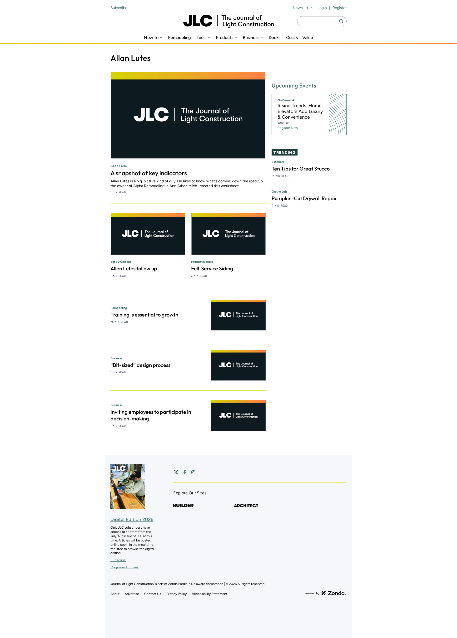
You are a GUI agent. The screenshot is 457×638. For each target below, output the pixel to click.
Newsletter (302, 7)
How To (151, 37)
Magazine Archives (124, 567)
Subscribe (118, 7)
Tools (201, 37)
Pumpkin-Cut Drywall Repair (304, 198)
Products (224, 37)
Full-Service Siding (212, 268)
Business (251, 37)
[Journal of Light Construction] (228, 21)
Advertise (132, 594)
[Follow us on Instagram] (193, 472)
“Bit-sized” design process (140, 365)
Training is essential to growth (144, 314)
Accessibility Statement (209, 594)
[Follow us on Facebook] (185, 472)
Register (340, 7)
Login (322, 7)
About (114, 594)
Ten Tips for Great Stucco (301, 168)
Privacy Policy (176, 594)
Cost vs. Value (299, 37)
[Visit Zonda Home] (325, 593)
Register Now (288, 128)
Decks (274, 37)
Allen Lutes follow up (133, 268)
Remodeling (179, 37)
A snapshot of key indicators (148, 173)
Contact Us (152, 594)
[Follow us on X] (176, 472)
